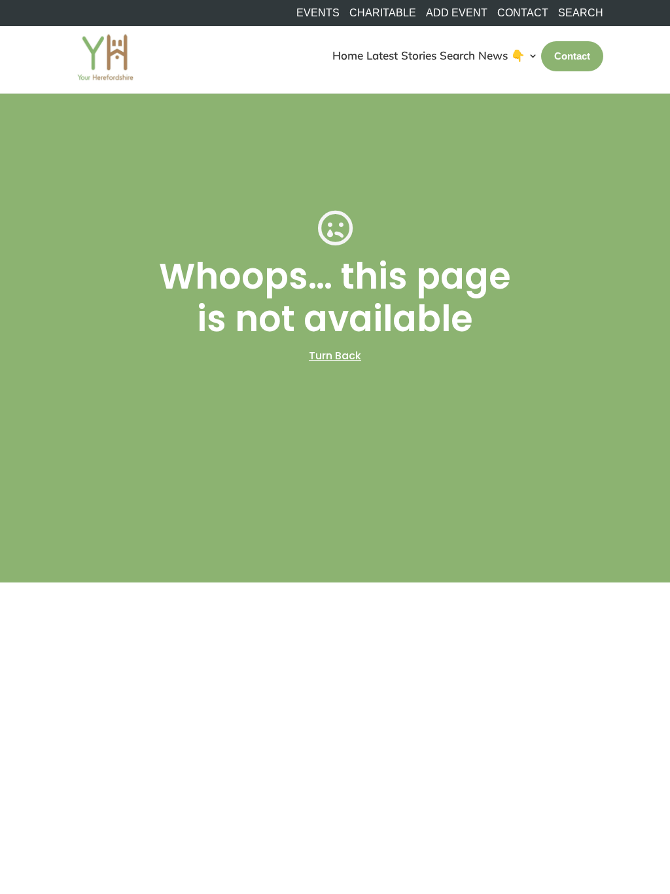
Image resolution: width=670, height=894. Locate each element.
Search (457, 55)
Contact (522, 13)
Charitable (382, 13)
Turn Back (335, 355)
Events (318, 13)
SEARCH (580, 13)
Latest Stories (401, 55)
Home (347, 55)
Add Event (456, 13)
